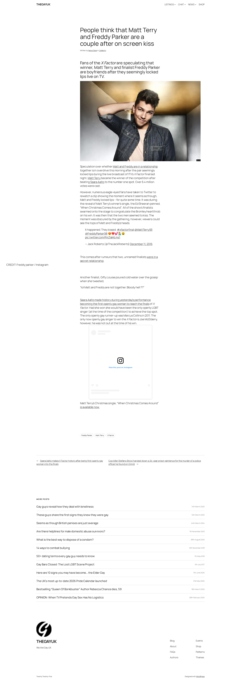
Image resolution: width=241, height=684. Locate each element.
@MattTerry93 (143, 230)
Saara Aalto (97, 182)
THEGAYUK (43, 4)
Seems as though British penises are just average (67, 523)
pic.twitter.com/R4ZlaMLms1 (102, 237)
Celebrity (102, 50)
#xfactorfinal (125, 230)
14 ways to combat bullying (53, 548)
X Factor (110, 435)
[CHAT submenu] (185, 4)
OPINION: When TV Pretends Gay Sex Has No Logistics (70, 597)
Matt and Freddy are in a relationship (135, 166)
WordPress (200, 676)
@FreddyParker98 (96, 233)
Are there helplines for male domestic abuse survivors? (70, 531)
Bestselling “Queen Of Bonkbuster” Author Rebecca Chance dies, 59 (79, 589)
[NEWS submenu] (195, 4)
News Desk (92, 50)
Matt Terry (94, 178)
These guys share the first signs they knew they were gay (72, 515)
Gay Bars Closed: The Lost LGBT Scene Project (65, 564)
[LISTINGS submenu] (175, 4)
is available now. (90, 407)
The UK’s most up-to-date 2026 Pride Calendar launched (71, 581)
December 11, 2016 (141, 244)
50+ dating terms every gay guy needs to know (65, 556)
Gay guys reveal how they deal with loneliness (65, 506)
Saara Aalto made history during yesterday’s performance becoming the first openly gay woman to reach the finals (115, 302)
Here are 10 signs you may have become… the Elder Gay (70, 572)
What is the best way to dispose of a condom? (65, 539)
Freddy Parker (86, 435)
